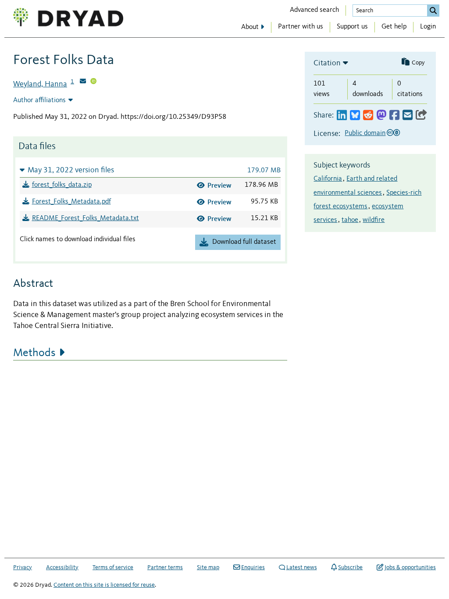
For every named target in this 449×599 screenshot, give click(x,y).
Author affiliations (39, 100)
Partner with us (300, 26)
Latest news (301, 567)
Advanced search (314, 10)
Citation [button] (327, 63)
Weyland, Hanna (40, 84)
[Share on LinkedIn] (342, 115)
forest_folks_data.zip (62, 185)
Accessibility (62, 567)
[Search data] (433, 10)
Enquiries (253, 567)
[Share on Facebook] (394, 115)
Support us (352, 26)
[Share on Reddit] (368, 115)
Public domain (365, 133)
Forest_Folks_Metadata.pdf (71, 201)
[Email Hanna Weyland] (83, 82)
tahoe (350, 220)
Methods (34, 353)
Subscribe (350, 567)
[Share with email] (408, 115)
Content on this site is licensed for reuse (104, 585)
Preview (219, 185)
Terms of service (113, 567)
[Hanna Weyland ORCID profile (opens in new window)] (93, 82)
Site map (208, 567)
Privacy (22, 567)
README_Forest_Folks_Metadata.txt (85, 218)
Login (428, 26)
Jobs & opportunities (410, 567)
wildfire (374, 220)
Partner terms (165, 567)
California (328, 178)
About (250, 27)
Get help (393, 26)
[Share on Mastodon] (381, 115)
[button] (150, 170)
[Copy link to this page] (421, 115)
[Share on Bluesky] (355, 115)
